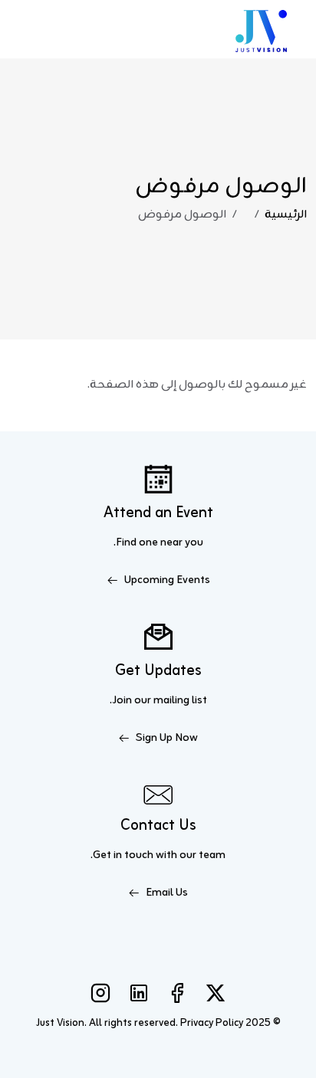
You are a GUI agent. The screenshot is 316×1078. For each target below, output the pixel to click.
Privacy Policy (211, 1023)
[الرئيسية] (261, 29)
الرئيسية (286, 214)
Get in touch (123, 855)
